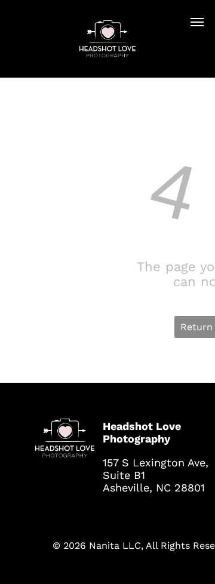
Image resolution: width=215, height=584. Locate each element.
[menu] (197, 22)
